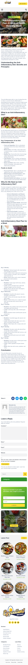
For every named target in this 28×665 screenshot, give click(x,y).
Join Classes (14, 525)
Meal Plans (16, 17)
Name (3, 442)
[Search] (25, 474)
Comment (4, 425)
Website (3, 452)
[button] (2, 9)
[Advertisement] (14, 83)
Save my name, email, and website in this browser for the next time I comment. (13, 460)
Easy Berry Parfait (20, 575)
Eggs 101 (11, 17)
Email (2, 447)
